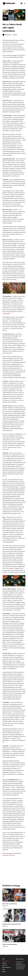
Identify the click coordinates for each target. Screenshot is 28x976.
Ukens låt (4, 965)
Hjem (3, 958)
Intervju (4, 963)
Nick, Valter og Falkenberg (10, 903)
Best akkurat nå (6, 967)
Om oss (4, 971)
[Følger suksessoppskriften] (14, 935)
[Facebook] (21, 3)
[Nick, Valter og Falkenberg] (14, 895)
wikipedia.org (9, 853)
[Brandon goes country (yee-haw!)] (14, 915)
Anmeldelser (5, 961)
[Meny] (24, 3)
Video (3, 969)
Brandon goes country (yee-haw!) (12, 924)
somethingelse (6, 313)
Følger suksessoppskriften (10, 944)
